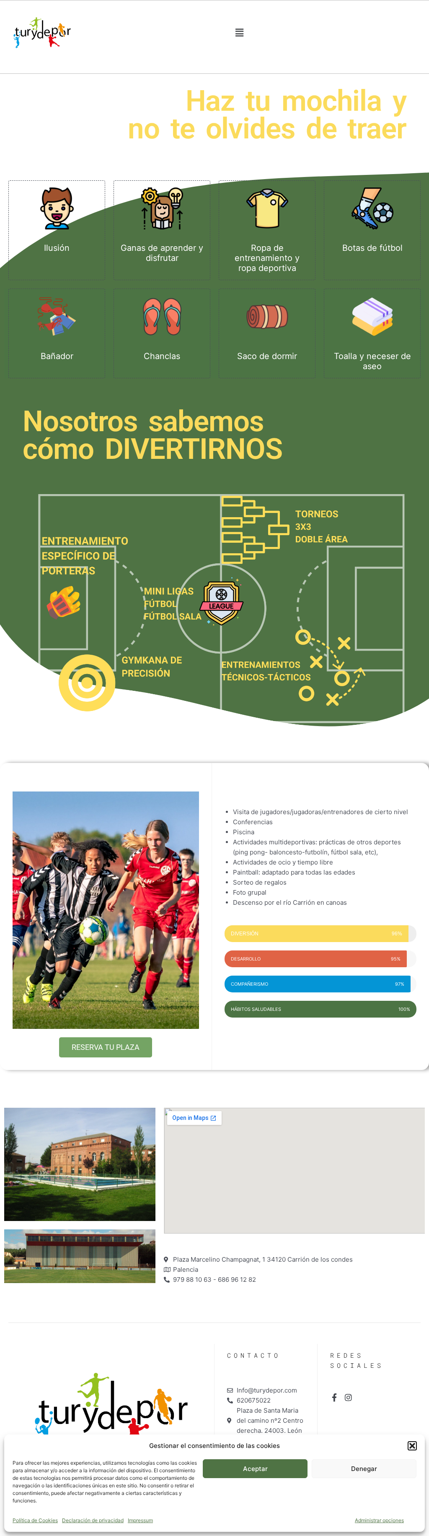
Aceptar (255, 1469)
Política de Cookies (35, 1520)
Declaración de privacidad (93, 1520)
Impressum (140, 1520)
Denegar (364, 1469)
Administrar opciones (379, 1520)
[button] (412, 1446)
